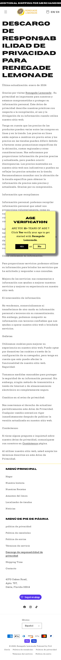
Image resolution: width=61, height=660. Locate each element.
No (39, 246)
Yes (22, 247)
